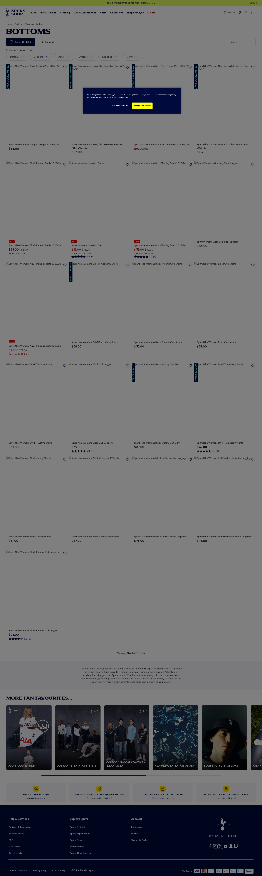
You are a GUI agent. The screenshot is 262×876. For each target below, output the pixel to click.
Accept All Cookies (142, 105)
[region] (132, 101)
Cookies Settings (120, 105)
